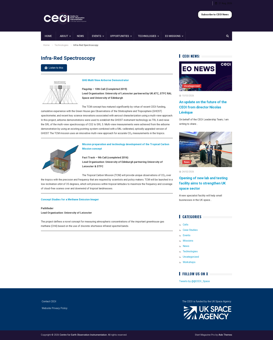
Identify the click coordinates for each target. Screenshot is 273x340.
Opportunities (119, 36)
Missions (188, 240)
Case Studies (190, 229)
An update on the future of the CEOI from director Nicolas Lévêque (203, 107)
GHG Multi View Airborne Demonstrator (105, 80)
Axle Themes (225, 334)
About (64, 36)
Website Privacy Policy (54, 308)
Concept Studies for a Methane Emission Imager (70, 199)
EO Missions (173, 36)
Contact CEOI (49, 301)
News (80, 36)
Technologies (147, 36)
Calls (185, 224)
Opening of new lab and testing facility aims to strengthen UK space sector (203, 183)
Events (96, 36)
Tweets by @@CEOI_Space (194, 281)
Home (48, 36)
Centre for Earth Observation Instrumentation (83, 334)
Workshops (189, 262)
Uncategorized (192, 86)
